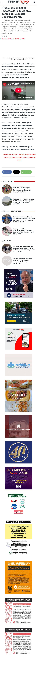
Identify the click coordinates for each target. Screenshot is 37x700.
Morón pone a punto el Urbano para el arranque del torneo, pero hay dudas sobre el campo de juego (19, 157)
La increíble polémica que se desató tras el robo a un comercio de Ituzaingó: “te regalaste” (22, 261)
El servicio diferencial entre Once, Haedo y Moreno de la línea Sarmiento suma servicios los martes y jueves (24, 219)
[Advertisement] (18, 678)
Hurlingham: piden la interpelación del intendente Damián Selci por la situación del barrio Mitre (23, 231)
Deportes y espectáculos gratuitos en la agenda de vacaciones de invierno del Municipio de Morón (22, 189)
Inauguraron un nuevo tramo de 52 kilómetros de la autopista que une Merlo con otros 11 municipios (23, 201)
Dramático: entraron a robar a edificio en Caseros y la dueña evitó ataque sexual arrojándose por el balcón (24, 249)
